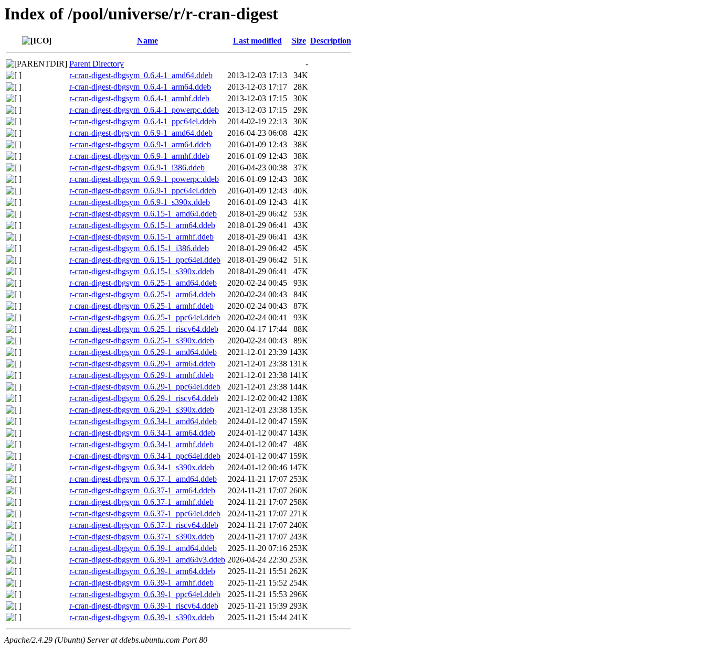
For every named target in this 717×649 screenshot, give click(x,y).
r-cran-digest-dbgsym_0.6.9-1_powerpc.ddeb (144, 179)
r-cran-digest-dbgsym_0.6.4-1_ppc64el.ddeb (142, 121)
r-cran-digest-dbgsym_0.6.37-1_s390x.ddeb (141, 536)
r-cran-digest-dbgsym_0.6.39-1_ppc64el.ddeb (144, 594)
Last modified (257, 40)
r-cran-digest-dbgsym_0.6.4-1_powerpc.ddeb (144, 109)
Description (330, 40)
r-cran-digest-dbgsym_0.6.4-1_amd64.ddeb (141, 75)
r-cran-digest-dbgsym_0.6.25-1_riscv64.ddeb (143, 328)
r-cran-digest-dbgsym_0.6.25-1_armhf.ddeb (141, 305)
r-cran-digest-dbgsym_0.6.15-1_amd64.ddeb (143, 213)
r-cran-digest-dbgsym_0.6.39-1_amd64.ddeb (143, 548)
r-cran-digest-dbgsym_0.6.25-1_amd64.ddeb (143, 282)
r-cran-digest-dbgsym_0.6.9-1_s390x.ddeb (139, 202)
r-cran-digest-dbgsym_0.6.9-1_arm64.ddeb (140, 144)
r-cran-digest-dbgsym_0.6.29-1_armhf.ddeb (141, 375)
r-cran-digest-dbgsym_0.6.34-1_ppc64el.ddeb (144, 455)
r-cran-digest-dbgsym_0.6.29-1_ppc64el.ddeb (144, 386)
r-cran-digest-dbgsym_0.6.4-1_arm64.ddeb (140, 86)
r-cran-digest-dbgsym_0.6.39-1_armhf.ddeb (141, 582)
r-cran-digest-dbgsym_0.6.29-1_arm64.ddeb (142, 363)
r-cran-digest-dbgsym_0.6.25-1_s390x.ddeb (141, 340)
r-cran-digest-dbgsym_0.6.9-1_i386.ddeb (137, 167)
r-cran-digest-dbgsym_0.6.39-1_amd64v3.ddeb (147, 559)
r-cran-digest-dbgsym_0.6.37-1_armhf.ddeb (141, 501)
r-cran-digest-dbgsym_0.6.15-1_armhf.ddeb (141, 236)
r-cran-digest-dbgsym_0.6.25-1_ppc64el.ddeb (144, 317)
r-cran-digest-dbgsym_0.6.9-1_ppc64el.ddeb (142, 190)
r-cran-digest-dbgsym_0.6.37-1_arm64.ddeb (142, 490)
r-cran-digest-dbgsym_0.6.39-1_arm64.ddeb (142, 571)
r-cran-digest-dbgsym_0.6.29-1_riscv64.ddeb (143, 398)
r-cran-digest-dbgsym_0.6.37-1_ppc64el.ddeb (144, 513)
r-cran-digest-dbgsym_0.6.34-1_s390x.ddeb (141, 467)
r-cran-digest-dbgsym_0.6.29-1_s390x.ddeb (141, 409)
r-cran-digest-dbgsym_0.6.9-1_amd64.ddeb (141, 132)
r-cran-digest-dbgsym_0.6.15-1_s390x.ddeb (141, 271)
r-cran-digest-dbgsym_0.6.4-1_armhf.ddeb (139, 98)
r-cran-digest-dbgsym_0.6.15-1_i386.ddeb (139, 248)
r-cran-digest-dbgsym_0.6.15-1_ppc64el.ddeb (144, 259)
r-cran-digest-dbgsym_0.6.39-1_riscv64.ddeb (143, 605)
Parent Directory (96, 63)
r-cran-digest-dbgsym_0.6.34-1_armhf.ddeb (141, 444)
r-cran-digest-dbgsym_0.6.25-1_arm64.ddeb (142, 294)
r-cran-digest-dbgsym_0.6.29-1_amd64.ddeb (143, 352)
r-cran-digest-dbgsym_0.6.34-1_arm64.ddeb (142, 432)
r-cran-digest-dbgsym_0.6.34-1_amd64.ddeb (143, 421)
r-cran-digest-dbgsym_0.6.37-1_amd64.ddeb (143, 478)
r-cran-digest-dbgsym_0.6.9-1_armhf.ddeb (139, 156)
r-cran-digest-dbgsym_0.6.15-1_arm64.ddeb (142, 225)
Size (299, 40)
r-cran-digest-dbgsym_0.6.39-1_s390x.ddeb (141, 617)
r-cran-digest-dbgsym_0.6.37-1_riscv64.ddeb (143, 525)
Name (147, 40)
